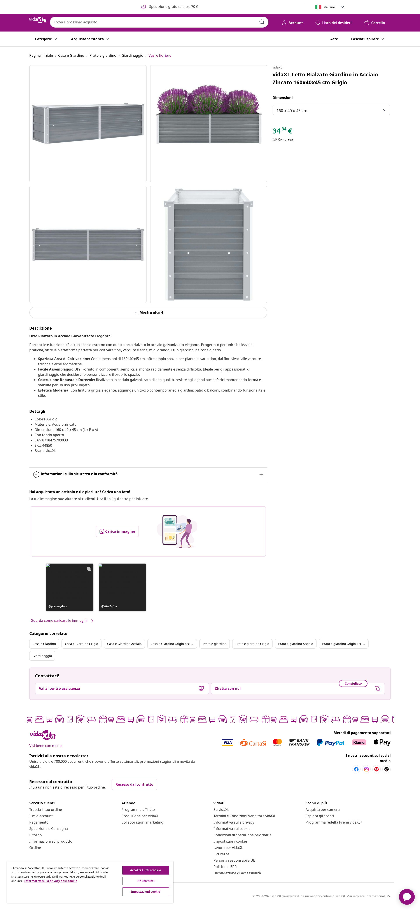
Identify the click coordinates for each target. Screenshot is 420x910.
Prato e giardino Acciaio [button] (295, 644)
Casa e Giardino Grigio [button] (81, 644)
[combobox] (159, 22)
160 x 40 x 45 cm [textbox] (291, 110)
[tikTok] (386, 769)
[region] (90, 882)
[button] (69, 587)
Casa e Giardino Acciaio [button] (124, 644)
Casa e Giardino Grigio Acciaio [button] (173, 644)
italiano (329, 7)
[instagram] (366, 769)
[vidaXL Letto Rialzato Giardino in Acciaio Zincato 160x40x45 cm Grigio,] (88, 123)
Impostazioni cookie (230, 841)
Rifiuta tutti (145, 881)
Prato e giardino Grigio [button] (252, 644)
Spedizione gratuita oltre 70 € (173, 6)
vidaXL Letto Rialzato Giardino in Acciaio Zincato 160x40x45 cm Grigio (325, 78)
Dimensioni (283, 97)
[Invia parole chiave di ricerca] (261, 21)
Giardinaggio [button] (42, 656)
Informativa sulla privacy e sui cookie (50, 881)
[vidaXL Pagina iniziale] (37, 20)
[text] (282, 132)
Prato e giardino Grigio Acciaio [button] (344, 644)
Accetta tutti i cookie (145, 870)
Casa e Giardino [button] (44, 644)
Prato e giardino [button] (214, 644)
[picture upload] (177, 531)
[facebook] (356, 769)
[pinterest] (376, 769)
